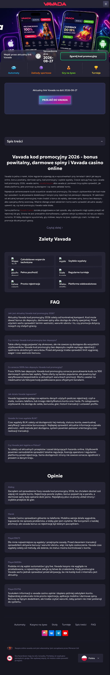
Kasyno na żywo (38, 624)
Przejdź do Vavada (55, 100)
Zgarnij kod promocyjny (83, 56)
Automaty (19, 624)
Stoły (55, 624)
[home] (55, 4)
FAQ (93, 624)
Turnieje (66, 624)
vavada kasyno (46, 183)
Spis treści (80, 624)
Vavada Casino (26, 210)
